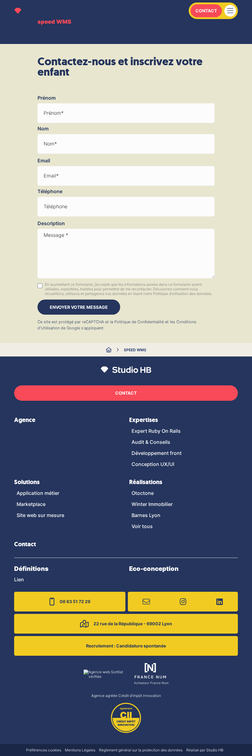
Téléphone (49, 191)
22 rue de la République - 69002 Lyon (132, 623)
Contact (206, 10)
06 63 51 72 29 (75, 601)
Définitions (31, 568)
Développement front (157, 453)
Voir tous (142, 526)
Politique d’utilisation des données (182, 293)
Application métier (38, 493)
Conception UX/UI (153, 464)
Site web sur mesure (40, 515)
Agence (24, 420)
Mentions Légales (80, 750)
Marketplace (31, 504)
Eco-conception (154, 568)
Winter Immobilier (152, 504)
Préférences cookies (43, 750)
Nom (43, 128)
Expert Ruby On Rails (156, 431)
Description (51, 223)
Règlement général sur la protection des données (141, 750)
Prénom (46, 98)
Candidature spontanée (126, 645)
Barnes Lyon (146, 515)
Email (43, 160)
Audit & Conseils (151, 442)
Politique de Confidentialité (139, 322)
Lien (19, 579)
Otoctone (143, 493)
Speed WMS (135, 350)
